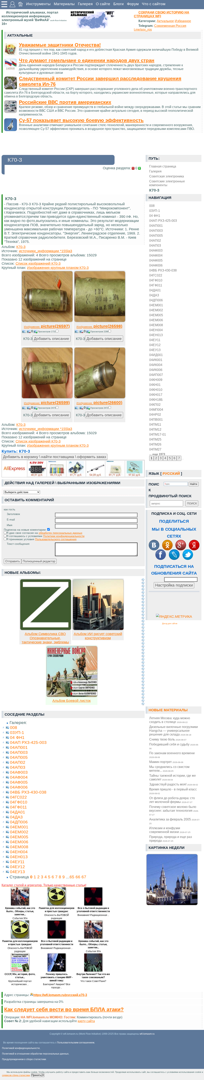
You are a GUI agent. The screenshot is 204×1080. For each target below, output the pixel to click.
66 (78, 877)
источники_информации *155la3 (45, 251)
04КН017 (155, 394)
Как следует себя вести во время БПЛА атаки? (64, 1009)
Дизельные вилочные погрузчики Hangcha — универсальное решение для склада (173, 730)
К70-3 (21, 247)
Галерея (85, 4)
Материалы (64, 4)
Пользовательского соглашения (55, 539)
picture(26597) (47, 326)
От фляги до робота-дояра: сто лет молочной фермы (172, 800)
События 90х (20, 918)
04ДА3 (154, 295)
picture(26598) (99, 326)
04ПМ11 (155, 424)
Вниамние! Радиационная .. (93, 915)
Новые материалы (168, 710)
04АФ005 (156, 260)
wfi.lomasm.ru (147, 1033)
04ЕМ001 (156, 305)
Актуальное (165, 21)
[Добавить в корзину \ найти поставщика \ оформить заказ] (73, 469)
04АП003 (156, 230)
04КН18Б (156, 399)
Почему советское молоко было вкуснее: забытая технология (174, 810)
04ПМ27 (155, 449)
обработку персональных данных (60, 532)
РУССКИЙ (171, 474)
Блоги (118, 4)
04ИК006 (155, 370)
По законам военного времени (172, 754)
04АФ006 (156, 265)
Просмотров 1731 (47, 331)
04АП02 (155, 240)
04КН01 (155, 384)
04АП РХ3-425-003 (163, 220)
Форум (133, 4)
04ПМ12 (155, 429)
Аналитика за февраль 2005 (174, 821)
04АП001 (156, 225)
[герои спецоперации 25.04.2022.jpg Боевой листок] (72, 696)
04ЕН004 (156, 330)
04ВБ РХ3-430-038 (163, 270)
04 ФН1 (154, 215)
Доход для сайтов (169, 624)
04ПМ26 (155, 444)
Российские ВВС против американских (65, 102)
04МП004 (156, 409)
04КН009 (155, 379)
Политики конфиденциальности (63, 536)
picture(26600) (99, 402)
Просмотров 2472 (99, 408)
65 (72, 877)
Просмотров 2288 (99, 331)
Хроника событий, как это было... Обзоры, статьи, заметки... (20, 911)
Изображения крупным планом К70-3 (58, 268)
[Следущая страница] (143, 641)
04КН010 (155, 389)
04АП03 (155, 245)
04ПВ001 (156, 419)
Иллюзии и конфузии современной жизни (169, 830)
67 (83, 877)
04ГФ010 (155, 280)
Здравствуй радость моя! (173, 784)
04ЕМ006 (156, 320)
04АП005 (156, 235)
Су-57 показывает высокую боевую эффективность (81, 120)
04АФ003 (156, 250)
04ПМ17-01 (157, 434)
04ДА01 (155, 290)
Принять (36, 1075)
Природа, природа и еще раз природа (170, 838)
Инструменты (38, 4)
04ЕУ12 (155, 345)
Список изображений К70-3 (38, 264)
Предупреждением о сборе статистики (24, 1059)
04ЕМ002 (156, 310)
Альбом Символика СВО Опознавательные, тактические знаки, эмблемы (45, 638)
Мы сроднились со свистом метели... (169, 768)
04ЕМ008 (156, 325)
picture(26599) (47, 402)
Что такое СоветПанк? (93, 981)
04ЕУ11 (154, 340)
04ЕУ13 (155, 350)
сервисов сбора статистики (16, 1075)
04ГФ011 (155, 285)
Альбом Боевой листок (71, 701)
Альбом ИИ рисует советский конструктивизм (98, 636)
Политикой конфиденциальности (21, 1048)
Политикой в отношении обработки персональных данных (35, 1053)
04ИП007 (156, 375)
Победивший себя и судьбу (174, 746)
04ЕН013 (156, 335)
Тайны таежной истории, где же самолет (172, 777)
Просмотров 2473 (47, 408)
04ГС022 (155, 275)
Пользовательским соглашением (75, 1042)
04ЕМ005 (156, 315)
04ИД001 (156, 355)
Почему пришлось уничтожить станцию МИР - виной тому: (57, 977)
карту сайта (86, 1021)
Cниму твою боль (167, 739)
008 (152, 205)
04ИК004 (155, 365)
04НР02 (155, 414)
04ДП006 (156, 300)
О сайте (103, 4)
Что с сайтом (153, 4)
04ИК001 (155, 360)
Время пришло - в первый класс (173, 791)
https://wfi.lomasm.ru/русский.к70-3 (60, 995)
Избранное (183, 21)
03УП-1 (154, 210)
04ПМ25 (155, 439)
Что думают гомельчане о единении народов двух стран (86, 60)
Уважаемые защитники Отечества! (60, 45)
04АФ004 (156, 255)
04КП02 (155, 404)
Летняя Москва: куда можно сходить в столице (169, 720)
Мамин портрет (166, 762)
